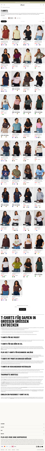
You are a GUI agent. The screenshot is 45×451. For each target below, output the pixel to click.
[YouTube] (42, 446)
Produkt (40, 21)
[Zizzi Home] (22, 4)
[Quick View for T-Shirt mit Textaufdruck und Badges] (43, 157)
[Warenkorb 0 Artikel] (43, 4)
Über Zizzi (2, 433)
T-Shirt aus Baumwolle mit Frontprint (27, 181)
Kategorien (2, 423)
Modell (43, 21)
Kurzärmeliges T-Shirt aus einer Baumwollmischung (4, 41)
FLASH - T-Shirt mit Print (15, 87)
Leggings (3, 382)
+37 (7, 44)
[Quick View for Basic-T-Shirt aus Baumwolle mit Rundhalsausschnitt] (43, 250)
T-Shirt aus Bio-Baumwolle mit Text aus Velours (16, 65)
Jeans (20, 14)
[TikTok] (40, 446)
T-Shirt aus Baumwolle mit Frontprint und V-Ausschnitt (5, 181)
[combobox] (22, 7)
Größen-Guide (12, 398)
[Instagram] (36, 446)
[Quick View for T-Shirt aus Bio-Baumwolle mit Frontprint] (21, 250)
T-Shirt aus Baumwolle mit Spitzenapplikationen (27, 88)
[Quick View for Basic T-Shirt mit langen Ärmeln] (32, 203)
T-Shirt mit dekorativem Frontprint (38, 65)
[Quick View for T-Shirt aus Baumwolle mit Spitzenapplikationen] (32, 87)
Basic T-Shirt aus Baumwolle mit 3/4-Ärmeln (39, 88)
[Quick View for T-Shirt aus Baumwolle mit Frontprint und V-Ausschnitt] (10, 180)
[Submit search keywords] (1, 7)
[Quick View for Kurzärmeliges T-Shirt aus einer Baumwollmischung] (10, 41)
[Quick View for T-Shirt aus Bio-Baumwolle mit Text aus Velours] (21, 64)
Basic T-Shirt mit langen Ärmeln (26, 204)
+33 (41, 253)
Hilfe (1, 430)
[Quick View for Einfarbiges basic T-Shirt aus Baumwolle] (32, 41)
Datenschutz (2, 449)
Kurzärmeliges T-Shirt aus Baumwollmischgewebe (15, 41)
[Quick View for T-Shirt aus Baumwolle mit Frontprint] (32, 180)
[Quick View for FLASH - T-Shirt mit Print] (21, 87)
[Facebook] (38, 446)
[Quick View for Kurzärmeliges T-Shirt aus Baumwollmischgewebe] (21, 41)
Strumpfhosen (8, 382)
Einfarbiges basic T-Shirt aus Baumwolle (27, 41)
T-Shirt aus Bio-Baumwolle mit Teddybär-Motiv (4, 227)
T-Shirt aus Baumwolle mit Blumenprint (15, 157)
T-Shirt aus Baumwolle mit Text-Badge (4, 273)
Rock (15, 348)
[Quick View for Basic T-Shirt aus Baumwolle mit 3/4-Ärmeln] (43, 87)
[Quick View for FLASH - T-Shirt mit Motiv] (10, 203)
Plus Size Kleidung (34, 390)
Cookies (9, 449)
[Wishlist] (9, 25)
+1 (18, 230)
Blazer (2, 348)
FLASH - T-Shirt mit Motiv (4, 203)
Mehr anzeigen (3, 15)
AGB (6, 449)
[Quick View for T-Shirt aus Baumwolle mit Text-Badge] (10, 273)
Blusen (5, 379)
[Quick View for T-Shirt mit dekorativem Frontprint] (43, 64)
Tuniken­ (4, 381)
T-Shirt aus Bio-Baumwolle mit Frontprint (16, 250)
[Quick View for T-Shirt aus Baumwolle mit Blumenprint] (21, 157)
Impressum (13, 449)
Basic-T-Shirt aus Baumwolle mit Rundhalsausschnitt (39, 250)
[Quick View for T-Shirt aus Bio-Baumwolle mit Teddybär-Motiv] (10, 226)
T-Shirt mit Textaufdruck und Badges (38, 157)
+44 (18, 90)
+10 (7, 91)
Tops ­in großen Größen (24, 387)
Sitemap (17, 449)
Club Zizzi (2, 427)
